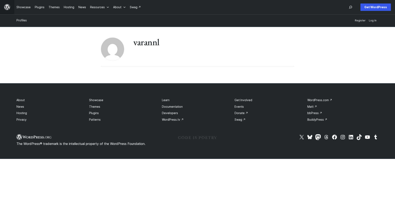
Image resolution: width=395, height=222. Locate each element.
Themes (94, 106)
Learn (166, 100)
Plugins (94, 113)
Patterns (95, 119)
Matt (312, 106)
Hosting (21, 113)
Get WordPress (375, 7)
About (20, 100)
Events (239, 106)
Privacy (21, 119)
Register (360, 20)
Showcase (96, 100)
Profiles (21, 20)
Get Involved (243, 100)
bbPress (314, 113)
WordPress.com (319, 100)
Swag (240, 119)
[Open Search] (350, 7)
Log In (372, 20)
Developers (170, 113)
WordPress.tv (173, 119)
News (20, 106)
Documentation (172, 106)
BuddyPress (317, 119)
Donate (241, 113)
